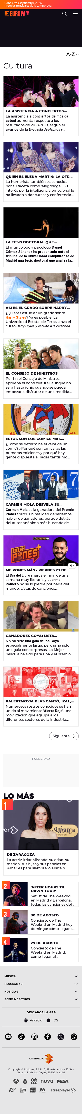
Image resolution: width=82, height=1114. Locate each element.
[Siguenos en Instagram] (34, 1039)
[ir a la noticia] (41, 91)
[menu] (75, 13)
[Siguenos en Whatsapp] (74, 1039)
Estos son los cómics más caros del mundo (33, 441)
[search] (64, 14)
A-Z (71, 54)
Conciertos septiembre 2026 (23, 3)
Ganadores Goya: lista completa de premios (30, 638)
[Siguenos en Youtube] (8, 1039)
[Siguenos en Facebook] (47, 1039)
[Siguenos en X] (61, 1039)
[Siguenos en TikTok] (21, 1039)
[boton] (59, 976)
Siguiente (61, 736)
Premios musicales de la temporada (28, 5)
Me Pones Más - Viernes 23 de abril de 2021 (36, 572)
